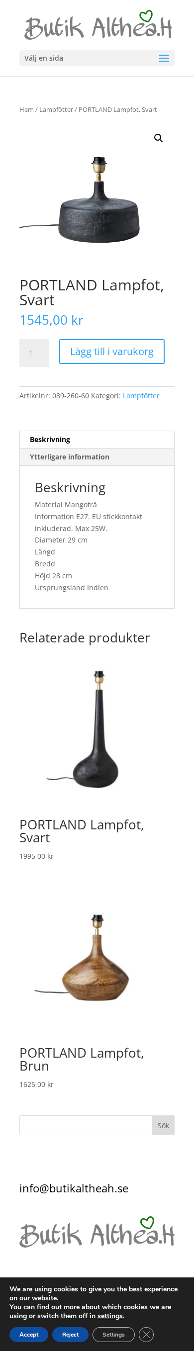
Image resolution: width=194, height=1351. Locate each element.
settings (110, 1316)
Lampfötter (56, 109)
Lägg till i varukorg (112, 351)
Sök (163, 1125)
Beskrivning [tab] (50, 439)
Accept (28, 1335)
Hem (26, 109)
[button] (159, 138)
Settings (113, 1335)
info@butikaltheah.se (73, 1187)
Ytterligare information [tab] (69, 456)
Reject (70, 1335)
